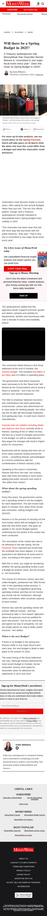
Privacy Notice (32, 721)
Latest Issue (23, 804)
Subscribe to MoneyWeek (12, 798)
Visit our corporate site (35, 906)
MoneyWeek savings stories (34, 831)
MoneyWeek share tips (12, 831)
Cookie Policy (23, 875)
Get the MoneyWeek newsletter (34, 798)
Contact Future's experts (24, 863)
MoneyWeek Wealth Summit (34, 815)
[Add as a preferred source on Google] (23, 895)
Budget (30, 32)
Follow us (27, 129)
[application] (23, 342)
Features (39, 74)
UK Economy (19, 32)
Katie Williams (19, 72)
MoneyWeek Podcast (12, 815)
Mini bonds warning (25, 14)
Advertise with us (23, 878)
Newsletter (40, 129)
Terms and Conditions (23, 867)
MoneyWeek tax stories (23, 835)
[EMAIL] (18, 748)
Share (8, 129)
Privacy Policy (23, 871)
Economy (7, 32)
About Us (23, 859)
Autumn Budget (9, 372)
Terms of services (30, 718)
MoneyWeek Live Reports (23, 820)
